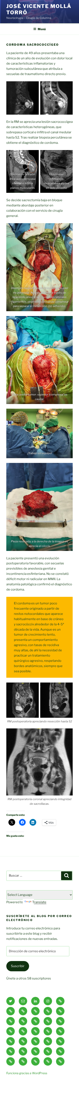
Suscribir (17, 966)
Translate (39, 902)
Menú (42, 29)
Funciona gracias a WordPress (26, 1073)
